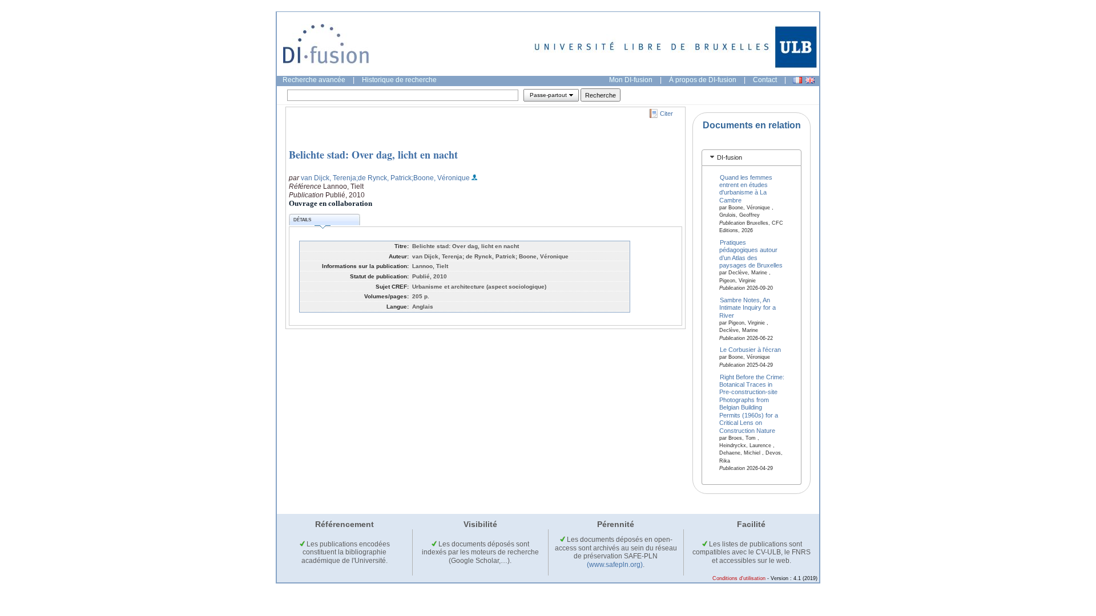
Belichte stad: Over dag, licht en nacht (373, 154)
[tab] (751, 157)
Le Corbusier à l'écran (750, 349)
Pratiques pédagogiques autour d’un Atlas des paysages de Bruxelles (751, 254)
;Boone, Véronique (441, 178)
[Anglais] (810, 80)
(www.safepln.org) (615, 565)
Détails (302, 219)
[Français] (797, 80)
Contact (765, 80)
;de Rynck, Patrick (384, 178)
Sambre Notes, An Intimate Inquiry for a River (747, 307)
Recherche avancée (314, 80)
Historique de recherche (399, 80)
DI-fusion (729, 157)
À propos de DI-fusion (702, 80)
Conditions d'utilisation (738, 578)
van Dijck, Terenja (328, 178)
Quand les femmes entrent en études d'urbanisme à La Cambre (746, 188)
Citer (666, 113)
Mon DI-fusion (630, 80)
